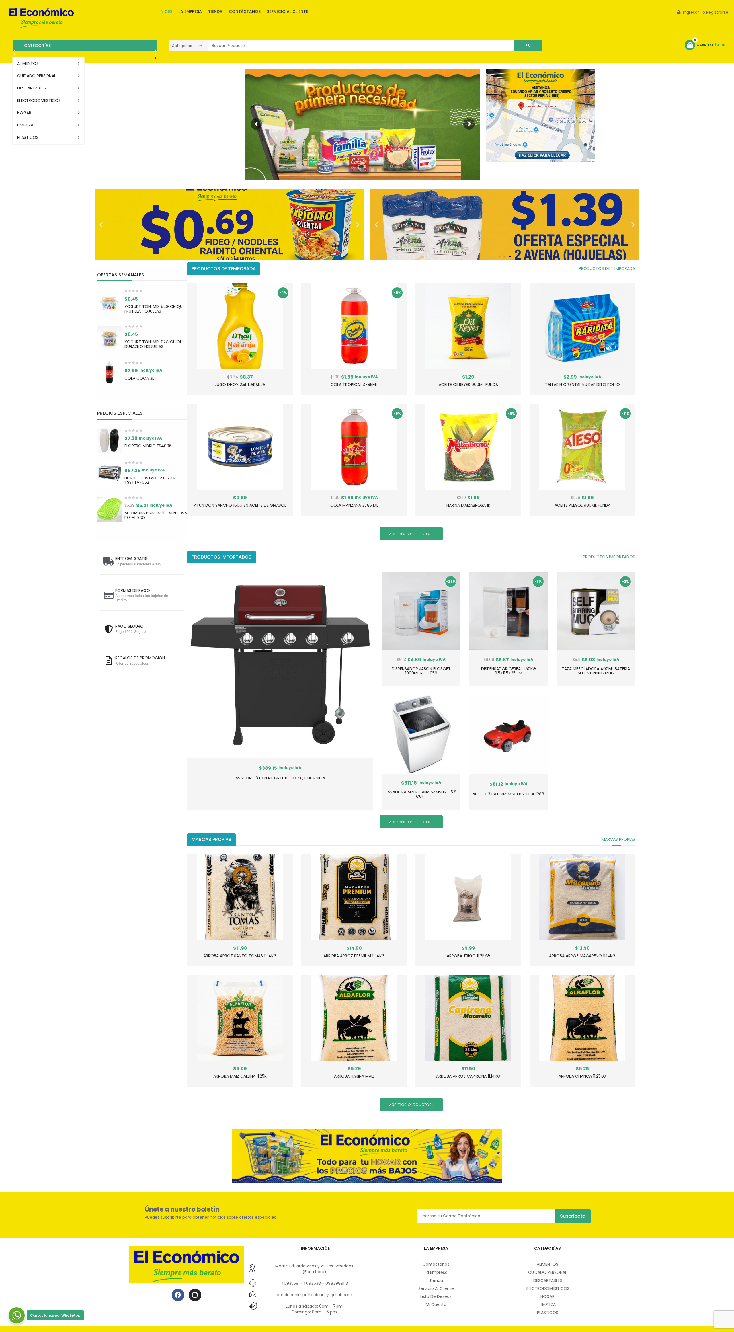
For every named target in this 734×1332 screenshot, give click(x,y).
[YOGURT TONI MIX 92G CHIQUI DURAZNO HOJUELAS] (109, 338)
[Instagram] (195, 1295)
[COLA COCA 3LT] (109, 372)
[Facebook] (178, 1295)
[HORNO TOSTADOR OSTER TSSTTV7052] (109, 474)
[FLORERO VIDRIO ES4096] (109, 440)
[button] (101, 224)
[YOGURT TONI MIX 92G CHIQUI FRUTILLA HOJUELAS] (109, 303)
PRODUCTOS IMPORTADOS (609, 557)
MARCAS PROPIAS (618, 839)
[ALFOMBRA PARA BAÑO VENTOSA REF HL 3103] (109, 509)
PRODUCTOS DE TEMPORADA (607, 268)
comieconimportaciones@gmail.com (314, 1295)
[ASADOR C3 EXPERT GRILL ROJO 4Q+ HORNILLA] (280, 665)
